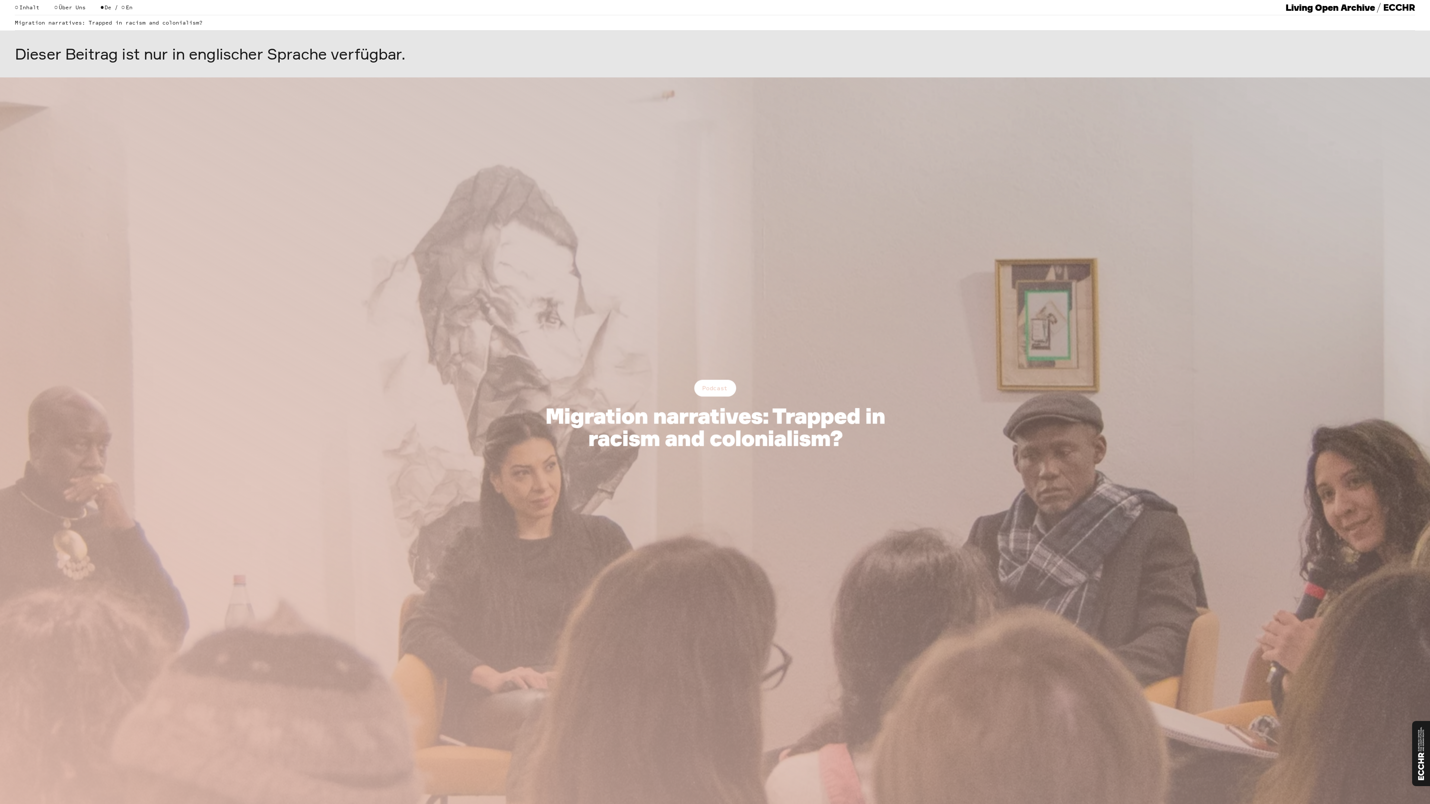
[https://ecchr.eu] (1399, 7)
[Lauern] (1421, 753)
